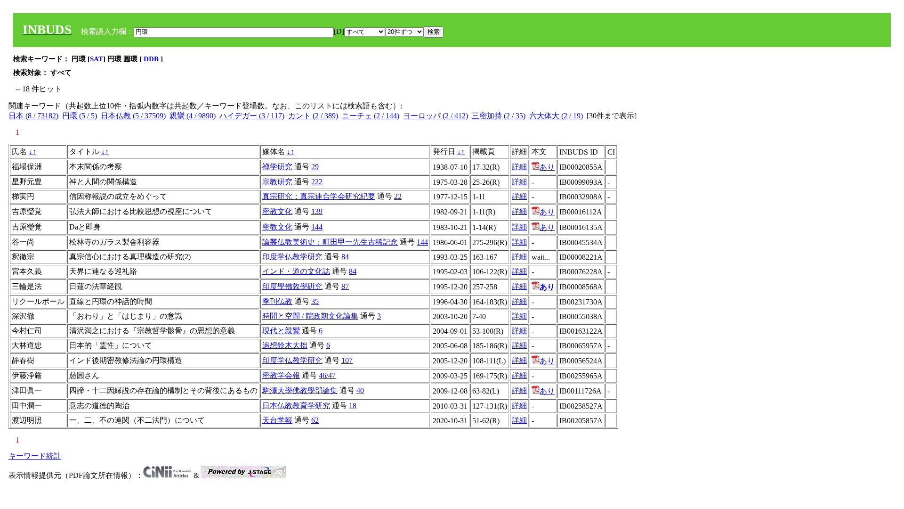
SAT (96, 59)
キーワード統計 (34, 456)
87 (345, 286)
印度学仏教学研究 (292, 257)
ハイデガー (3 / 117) (251, 116)
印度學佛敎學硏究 (292, 286)
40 (360, 390)
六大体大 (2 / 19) (556, 116)
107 (347, 360)
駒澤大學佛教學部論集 (300, 390)
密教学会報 (281, 375)
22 (398, 196)
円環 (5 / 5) (79, 116)
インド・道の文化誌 (296, 271)
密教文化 (277, 211)
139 (317, 211)
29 (315, 167)
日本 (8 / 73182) (33, 116)
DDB (152, 59)
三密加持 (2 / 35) (498, 116)
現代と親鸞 (281, 331)
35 (315, 301)
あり (547, 167)
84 (345, 257)
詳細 (519, 167)
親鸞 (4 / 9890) (193, 116)
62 (315, 420)
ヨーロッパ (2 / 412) (435, 116)
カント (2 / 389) (313, 116)
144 (317, 227)
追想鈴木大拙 (284, 345)
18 (352, 406)
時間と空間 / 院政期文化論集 (310, 316)
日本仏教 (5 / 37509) (133, 116)
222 (317, 182)
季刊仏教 (277, 301)
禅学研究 (277, 167)
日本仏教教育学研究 (296, 406)
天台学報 (277, 420)
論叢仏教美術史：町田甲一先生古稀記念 (330, 242)
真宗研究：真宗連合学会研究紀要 (318, 196)
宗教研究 (277, 182)
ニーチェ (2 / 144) (370, 116)
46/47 (327, 375)
